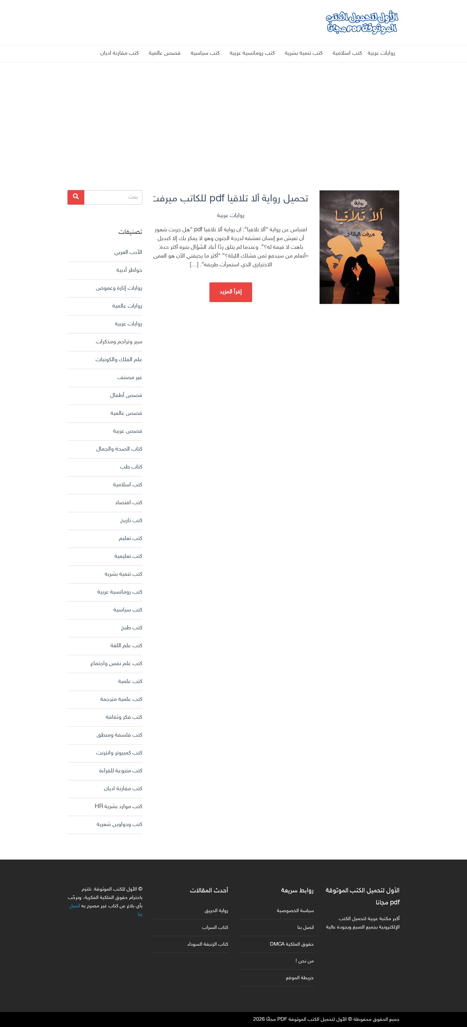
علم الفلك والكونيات (119, 359)
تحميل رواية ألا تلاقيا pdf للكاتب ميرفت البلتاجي (230, 199)
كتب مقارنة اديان (119, 53)
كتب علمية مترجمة (121, 699)
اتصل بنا (305, 927)
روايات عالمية (127, 306)
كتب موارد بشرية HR (118, 806)
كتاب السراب (215, 927)
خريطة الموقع (300, 978)
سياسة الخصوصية (295, 911)
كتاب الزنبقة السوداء (208, 944)
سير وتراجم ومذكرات (119, 342)
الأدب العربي (128, 252)
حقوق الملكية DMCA (292, 944)
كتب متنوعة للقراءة (120, 771)
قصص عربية (127, 431)
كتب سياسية (205, 53)
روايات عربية (381, 53)
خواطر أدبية (129, 270)
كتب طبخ (131, 628)
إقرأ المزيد (231, 292)
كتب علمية (130, 681)
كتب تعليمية (128, 556)
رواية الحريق (216, 911)
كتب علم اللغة (126, 645)
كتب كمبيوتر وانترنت (119, 753)
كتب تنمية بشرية (304, 53)
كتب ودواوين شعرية (119, 824)
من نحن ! (305, 961)
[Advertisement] (233, 113)
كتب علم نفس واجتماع (116, 663)
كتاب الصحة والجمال (119, 449)
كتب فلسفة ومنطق (119, 735)
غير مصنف (129, 377)
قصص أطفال (126, 395)
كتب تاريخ (131, 520)
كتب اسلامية (347, 53)
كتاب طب (131, 467)
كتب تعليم (130, 538)
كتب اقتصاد (128, 502)
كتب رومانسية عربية (252, 53)
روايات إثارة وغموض (119, 288)
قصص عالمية (165, 53)
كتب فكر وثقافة (124, 717)
